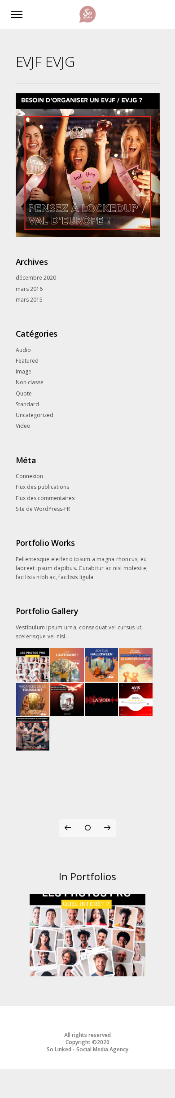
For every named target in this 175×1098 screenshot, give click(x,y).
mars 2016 (29, 289)
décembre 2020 (36, 277)
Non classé (30, 382)
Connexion (29, 476)
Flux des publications (42, 487)
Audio (23, 350)
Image (23, 371)
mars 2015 (29, 299)
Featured (27, 361)
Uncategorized (34, 415)
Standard (27, 404)
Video (23, 426)
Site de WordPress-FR (43, 509)
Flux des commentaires (45, 498)
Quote (24, 393)
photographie (87, 965)
